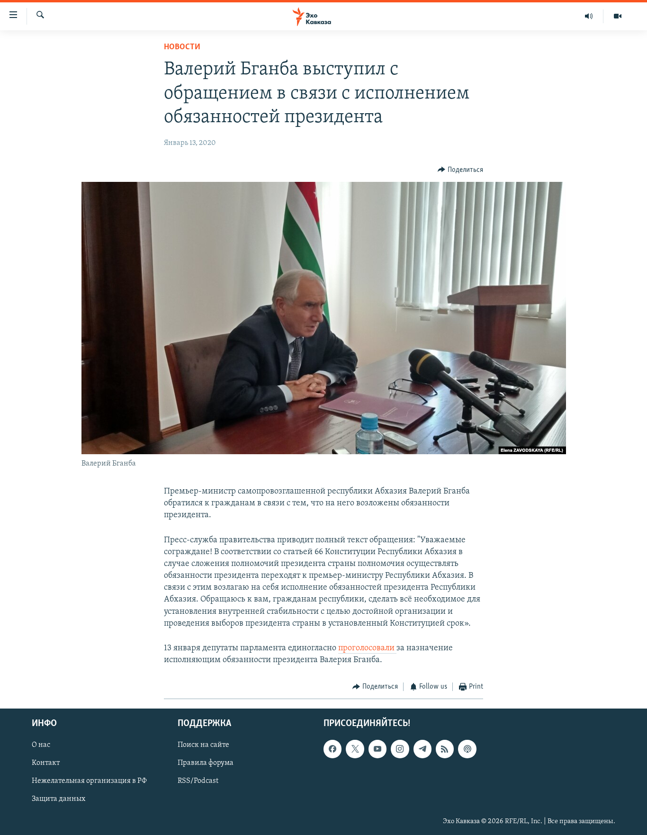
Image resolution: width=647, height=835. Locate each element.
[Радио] (589, 16)
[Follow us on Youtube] (377, 749)
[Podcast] (467, 749)
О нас (41, 745)
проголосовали (367, 648)
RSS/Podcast (198, 781)
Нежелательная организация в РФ (89, 781)
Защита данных (58, 799)
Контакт (46, 763)
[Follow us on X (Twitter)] (355, 749)
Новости (182, 47)
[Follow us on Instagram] (400, 749)
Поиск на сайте (203, 745)
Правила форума (206, 763)
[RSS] (445, 749)
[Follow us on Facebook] (332, 749)
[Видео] (617, 16)
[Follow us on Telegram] (422, 749)
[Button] (460, 170)
